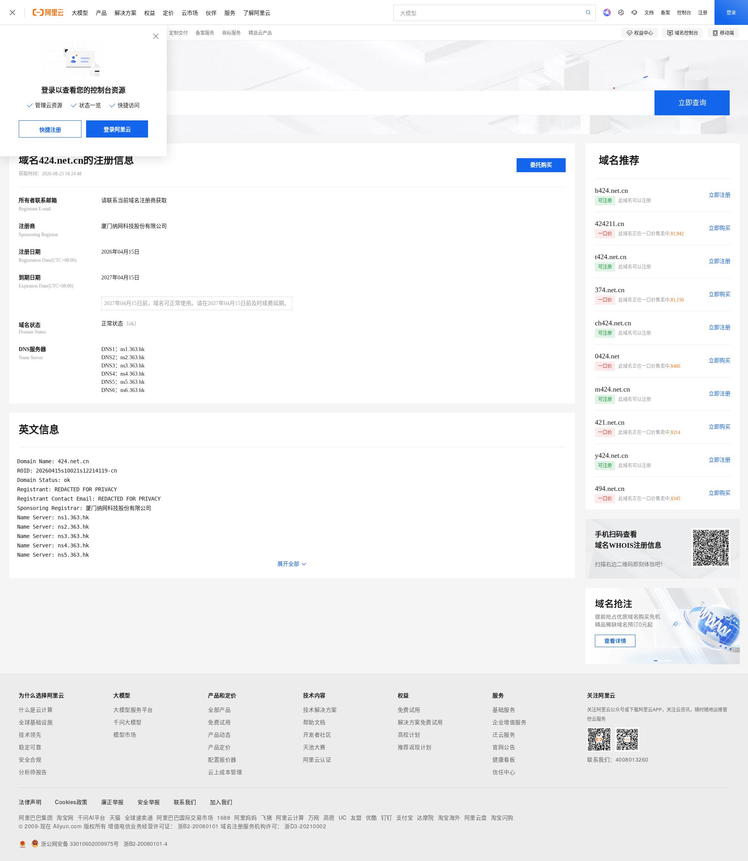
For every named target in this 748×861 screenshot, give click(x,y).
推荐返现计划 (415, 747)
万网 (313, 817)
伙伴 (211, 12)
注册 (702, 12)
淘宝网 (65, 817)
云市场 (190, 12)
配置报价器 (222, 759)
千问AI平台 (92, 817)
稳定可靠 (30, 747)
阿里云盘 (475, 817)
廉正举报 (112, 802)
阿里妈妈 (245, 817)
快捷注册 (50, 129)
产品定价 (219, 747)
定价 (168, 12)
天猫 (115, 817)
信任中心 (503, 772)
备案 (665, 12)
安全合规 (30, 759)
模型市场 (124, 734)
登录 (731, 12)
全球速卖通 (139, 817)
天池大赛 (314, 747)
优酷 (371, 817)
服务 (229, 12)
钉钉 (386, 817)
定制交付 (178, 32)
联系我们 (185, 802)
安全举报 (149, 802)
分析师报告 (33, 772)
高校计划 (409, 734)
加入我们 (221, 802)
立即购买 (719, 228)
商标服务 (231, 32)
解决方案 (125, 12)
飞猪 (266, 817)
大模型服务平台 (133, 709)
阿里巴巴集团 (36, 817)
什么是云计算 (36, 709)
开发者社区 (317, 734)
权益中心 (643, 32)
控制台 (684, 12)
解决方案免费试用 (420, 722)
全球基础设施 (36, 722)
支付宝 (404, 817)
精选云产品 (260, 32)
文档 (649, 12)
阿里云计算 (290, 817)
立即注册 (719, 195)
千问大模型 (127, 722)
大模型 (80, 12)
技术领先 (30, 734)
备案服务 (205, 32)
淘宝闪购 (502, 817)
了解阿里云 (256, 12)
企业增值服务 (509, 722)
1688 (223, 817)
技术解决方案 (320, 709)
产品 (101, 12)
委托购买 (541, 165)
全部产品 (219, 709)
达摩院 (425, 817)
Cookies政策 (71, 802)
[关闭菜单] (12, 12)
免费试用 (219, 722)
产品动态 (219, 734)
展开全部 (288, 564)
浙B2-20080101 (198, 826)
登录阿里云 (117, 129)
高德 (329, 817)
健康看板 (503, 759)
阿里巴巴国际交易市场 (185, 817)
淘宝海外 (449, 817)
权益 (149, 12)
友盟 (356, 817)
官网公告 (503, 747)
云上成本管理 (225, 772)
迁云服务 (503, 734)
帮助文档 (314, 722)
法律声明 (30, 802)
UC (343, 817)
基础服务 (503, 709)
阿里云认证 (317, 759)
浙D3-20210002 (305, 826)
